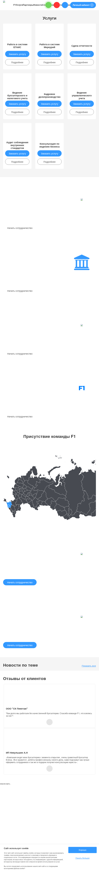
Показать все (89, 665)
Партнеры (28, 4)
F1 (14, 4)
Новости (37, 4)
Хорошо (82, 849)
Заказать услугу (17, 54)
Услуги (19, 4)
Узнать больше (82, 858)
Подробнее (17, 62)
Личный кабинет (81, 4)
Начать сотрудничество (19, 227)
